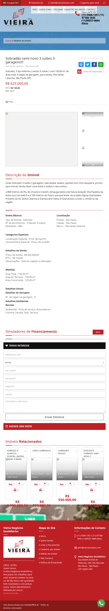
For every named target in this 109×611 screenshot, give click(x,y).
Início (43, 536)
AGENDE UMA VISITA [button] (20, 426)
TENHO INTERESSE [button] (18, 345)
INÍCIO (36, 9)
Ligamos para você (90, 2)
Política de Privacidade (51, 562)
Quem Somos (46, 540)
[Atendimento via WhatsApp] (101, 603)
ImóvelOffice (30, 604)
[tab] (54, 345)
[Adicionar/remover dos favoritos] (25, 451)
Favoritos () (37, 2)
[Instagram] (104, 3)
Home (8, 40)
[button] (92, 114)
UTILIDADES (58, 9)
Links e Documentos (50, 545)
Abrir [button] (98, 332)
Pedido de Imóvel (48, 553)
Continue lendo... (11, 593)
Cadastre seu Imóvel (50, 549)
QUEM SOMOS (46, 9)
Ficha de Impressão (92, 71)
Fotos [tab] (10, 101)
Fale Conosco (46, 558)
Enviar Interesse (54, 417)
